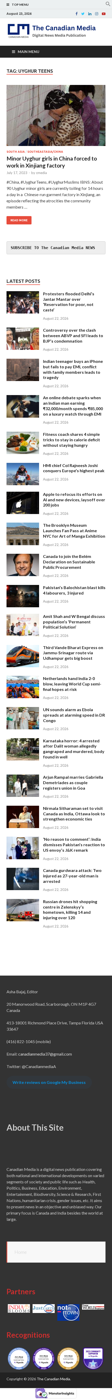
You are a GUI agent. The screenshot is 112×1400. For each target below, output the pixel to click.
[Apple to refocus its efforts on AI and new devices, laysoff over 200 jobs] (23, 494)
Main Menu (28, 51)
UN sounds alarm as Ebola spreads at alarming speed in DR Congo (74, 715)
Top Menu (20, 4)
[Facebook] (76, 13)
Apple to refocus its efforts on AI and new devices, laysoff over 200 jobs (74, 500)
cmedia (41, 173)
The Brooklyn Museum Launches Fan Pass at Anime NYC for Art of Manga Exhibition (74, 530)
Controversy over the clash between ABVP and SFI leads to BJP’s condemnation (73, 335)
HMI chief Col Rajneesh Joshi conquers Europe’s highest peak (73, 468)
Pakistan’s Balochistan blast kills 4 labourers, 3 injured (74, 590)
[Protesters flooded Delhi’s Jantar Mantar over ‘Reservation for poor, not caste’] (23, 294)
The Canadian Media (53, 1379)
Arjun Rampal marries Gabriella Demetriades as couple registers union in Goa (73, 782)
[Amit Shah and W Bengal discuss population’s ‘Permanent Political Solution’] (23, 616)
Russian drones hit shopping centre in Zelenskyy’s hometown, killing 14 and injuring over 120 (70, 909)
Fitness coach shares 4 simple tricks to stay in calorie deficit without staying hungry (71, 440)
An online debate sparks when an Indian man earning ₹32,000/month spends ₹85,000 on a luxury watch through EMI (73, 405)
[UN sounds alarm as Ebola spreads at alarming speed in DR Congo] (23, 710)
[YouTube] (104, 13)
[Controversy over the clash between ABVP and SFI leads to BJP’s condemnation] (23, 330)
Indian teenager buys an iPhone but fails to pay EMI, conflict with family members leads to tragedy (73, 369)
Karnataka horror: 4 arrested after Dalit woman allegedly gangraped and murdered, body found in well (73, 748)
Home (20, 1252)
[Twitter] (83, 13)
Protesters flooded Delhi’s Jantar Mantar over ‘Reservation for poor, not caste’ (68, 301)
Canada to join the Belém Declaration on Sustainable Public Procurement (69, 562)
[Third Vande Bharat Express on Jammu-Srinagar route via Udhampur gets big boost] (23, 647)
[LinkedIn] (90, 13)
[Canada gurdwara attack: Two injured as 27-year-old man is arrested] (23, 870)
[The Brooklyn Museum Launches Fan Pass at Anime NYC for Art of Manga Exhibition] (23, 525)
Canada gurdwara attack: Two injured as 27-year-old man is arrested (72, 876)
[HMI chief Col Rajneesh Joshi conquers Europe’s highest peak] (23, 465)
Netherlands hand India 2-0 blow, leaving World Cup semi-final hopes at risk (72, 684)
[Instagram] (96, 13)
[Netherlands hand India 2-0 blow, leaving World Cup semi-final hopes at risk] (23, 678)
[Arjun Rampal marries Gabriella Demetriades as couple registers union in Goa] (23, 777)
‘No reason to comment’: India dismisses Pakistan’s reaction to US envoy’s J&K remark (74, 844)
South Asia (16, 151)
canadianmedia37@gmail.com (45, 1053)
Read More (19, 220)
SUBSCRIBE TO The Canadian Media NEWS (53, 247)
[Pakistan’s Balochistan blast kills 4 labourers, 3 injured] (23, 587)
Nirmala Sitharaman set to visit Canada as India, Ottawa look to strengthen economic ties (74, 814)
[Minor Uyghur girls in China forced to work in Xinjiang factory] (56, 117)
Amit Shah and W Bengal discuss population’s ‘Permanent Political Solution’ (74, 622)
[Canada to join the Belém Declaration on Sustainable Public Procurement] (23, 556)
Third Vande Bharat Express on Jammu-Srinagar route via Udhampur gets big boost (73, 653)
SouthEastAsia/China (45, 151)
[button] (108, 4)
